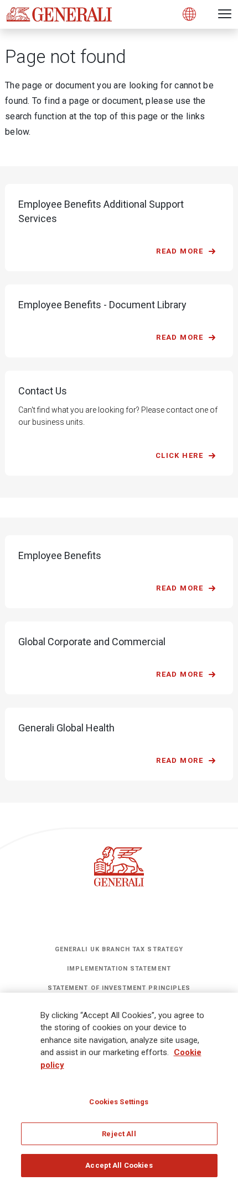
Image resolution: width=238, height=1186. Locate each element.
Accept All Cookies (118, 1165)
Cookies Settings (118, 1102)
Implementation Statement (118, 968)
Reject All (119, 1134)
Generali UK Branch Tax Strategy (119, 949)
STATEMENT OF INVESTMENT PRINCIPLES (119, 988)
